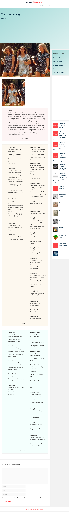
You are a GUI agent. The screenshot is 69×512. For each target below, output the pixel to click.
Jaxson (5, 18)
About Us (30, 6)
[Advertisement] (34, 29)
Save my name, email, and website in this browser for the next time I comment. (25, 497)
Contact (41, 6)
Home (21, 6)
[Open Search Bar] (50, 6)
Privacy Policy (40, 509)
